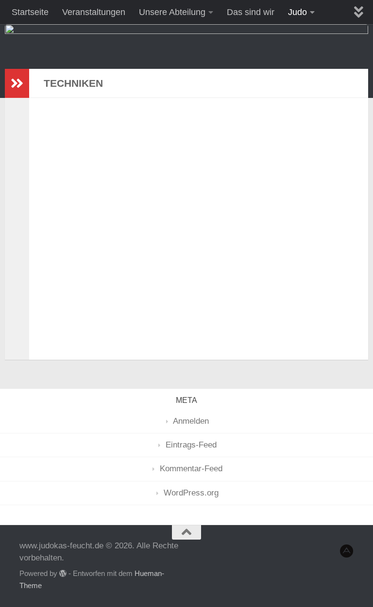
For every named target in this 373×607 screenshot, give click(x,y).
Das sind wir (250, 12)
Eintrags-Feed (191, 444)
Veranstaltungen (93, 12)
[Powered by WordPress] (63, 573)
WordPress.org (191, 492)
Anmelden (191, 421)
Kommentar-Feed (191, 468)
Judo (297, 12)
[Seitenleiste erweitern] (17, 83)
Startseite (30, 12)
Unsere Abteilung (172, 12)
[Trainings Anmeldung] (347, 551)
